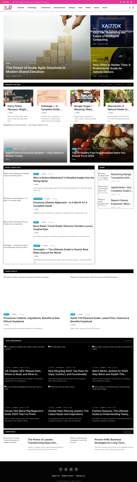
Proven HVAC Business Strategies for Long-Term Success (109, 441)
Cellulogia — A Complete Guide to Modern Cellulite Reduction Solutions (52, 108)
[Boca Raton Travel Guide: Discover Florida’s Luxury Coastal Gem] (17, 230)
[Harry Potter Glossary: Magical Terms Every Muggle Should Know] (18, 98)
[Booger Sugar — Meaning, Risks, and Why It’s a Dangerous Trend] (85, 98)
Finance (8, 149)
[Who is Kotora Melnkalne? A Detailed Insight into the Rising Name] (17, 181)
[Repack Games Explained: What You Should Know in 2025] (103, 202)
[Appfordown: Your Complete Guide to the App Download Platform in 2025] (103, 189)
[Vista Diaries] (7, 7)
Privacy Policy (68, 476)
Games (96, 8)
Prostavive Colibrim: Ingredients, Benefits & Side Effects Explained (32, 320)
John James (61, 367)
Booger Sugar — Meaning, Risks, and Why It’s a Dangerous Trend (84, 108)
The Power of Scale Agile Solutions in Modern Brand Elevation (35, 70)
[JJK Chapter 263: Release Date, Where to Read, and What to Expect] (24, 355)
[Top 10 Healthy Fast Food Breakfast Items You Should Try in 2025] (101, 143)
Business (21, 8)
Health (88, 8)
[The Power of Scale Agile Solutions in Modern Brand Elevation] (47, 47)
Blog (8, 63)
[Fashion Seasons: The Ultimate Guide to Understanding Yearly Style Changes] (112, 395)
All (102, 84)
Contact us (80, 476)
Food (80, 8)
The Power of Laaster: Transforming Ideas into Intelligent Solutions (42, 441)
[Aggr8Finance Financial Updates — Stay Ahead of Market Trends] (35, 143)
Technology (32, 8)
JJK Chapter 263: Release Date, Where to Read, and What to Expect (22, 372)
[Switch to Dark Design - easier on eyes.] (130, 7)
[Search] (133, 7)
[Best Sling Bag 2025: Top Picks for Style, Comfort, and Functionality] (68, 355)
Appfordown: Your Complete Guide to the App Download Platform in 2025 (121, 189)
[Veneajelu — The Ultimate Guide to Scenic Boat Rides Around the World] (17, 253)
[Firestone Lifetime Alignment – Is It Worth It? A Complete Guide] (17, 206)
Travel (36, 174)
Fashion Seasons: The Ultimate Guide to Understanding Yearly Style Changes (110, 412)
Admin (8, 76)
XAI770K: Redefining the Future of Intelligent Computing (30, 2)
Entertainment (59, 8)
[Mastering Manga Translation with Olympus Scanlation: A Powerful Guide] (103, 176)
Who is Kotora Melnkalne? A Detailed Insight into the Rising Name (63, 179)
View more (128, 341)
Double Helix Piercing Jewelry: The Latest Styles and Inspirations (68, 412)
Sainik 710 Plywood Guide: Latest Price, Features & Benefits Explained (99, 320)
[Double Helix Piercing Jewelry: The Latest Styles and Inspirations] (68, 395)
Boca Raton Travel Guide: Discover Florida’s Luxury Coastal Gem (63, 228)
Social (105, 8)
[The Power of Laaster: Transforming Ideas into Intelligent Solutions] (14, 444)
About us (55, 476)
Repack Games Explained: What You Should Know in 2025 (122, 202)
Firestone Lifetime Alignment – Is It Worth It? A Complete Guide (60, 204)
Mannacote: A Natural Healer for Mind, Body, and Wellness (118, 108)
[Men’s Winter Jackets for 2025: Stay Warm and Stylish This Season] (112, 355)
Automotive (45, 8)
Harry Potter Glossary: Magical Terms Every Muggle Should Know (18, 108)
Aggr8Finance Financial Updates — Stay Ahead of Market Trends (35, 154)
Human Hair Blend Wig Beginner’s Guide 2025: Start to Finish (23, 412)
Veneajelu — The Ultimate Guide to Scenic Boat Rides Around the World (60, 251)
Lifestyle (72, 8)
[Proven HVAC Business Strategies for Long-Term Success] (81, 444)
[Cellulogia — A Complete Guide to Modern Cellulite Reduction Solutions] (52, 98)
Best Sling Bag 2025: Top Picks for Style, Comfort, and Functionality (68, 372)
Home (73, 314)
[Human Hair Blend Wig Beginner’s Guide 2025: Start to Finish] (24, 395)
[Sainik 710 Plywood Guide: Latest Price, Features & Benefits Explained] (101, 294)
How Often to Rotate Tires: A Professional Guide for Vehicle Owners (112, 68)
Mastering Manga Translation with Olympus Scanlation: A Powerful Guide (121, 176)
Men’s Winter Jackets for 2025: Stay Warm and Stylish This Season (110, 372)
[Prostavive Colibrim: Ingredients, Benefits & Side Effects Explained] (35, 294)
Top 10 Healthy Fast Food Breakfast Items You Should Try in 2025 (98, 154)
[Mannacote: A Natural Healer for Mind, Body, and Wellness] (118, 98)
